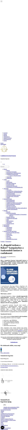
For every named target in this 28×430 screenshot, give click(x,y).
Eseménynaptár (4, 421)
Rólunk (5, 169)
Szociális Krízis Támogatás (12, 196)
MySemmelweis (7, 139)
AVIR (2, 412)
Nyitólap (3, 241)
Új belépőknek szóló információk (13, 192)
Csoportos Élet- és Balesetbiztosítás (14, 191)
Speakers (8, 236)
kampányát (20, 330)
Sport (7, 219)
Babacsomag (9, 182)
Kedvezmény (6, 224)
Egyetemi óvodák (10, 184)
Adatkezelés (9, 178)
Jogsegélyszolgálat (10, 193)
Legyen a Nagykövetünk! (15, 175)
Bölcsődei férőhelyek (11, 183)
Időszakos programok (11, 206)
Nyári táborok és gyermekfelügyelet (14, 187)
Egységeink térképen (4, 367)
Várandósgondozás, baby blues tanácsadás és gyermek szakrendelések (16, 208)
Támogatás (5, 188)
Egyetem (5, 132)
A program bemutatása (11, 171)
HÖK (2, 422)
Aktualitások (6, 226)
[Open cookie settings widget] (2, 427)
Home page (9, 234)
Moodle (5, 135)
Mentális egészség (10, 217)
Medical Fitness (9, 221)
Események (9, 230)
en (4, 164)
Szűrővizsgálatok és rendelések (13, 204)
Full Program (9, 235)
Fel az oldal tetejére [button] (5, 352)
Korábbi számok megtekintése (10, 408)
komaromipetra (3, 257)
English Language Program (7, 418)
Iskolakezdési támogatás (11, 186)
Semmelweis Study (10, 205)
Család (5, 179)
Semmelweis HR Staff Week (9, 231)
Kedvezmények (4, 425)
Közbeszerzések (4, 429)
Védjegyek (8, 177)
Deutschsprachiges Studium (7, 415)
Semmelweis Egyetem (6, 409)
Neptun (5, 134)
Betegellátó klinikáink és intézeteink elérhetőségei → (10, 365)
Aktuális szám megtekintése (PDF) (11, 407)
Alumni (2, 411)
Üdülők (8, 197)
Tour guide (8, 237)
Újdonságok (9, 228)
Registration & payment (11, 239)
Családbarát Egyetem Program (8, 155)
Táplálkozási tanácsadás (11, 218)
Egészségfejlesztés (7, 199)
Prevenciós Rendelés (11, 213)
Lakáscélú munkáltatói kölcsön (13, 195)
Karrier (5, 140)
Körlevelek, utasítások (6, 428)
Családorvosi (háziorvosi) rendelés (14, 202)
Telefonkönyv (6, 136)
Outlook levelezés (7, 138)
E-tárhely (3, 417)
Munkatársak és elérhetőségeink (13, 173)
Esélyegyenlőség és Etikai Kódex (8, 420)
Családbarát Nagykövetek (12, 174)
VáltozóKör (9, 222)
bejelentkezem (14, 342)
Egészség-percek (10, 223)
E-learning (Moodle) (5, 416)
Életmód (5, 210)
